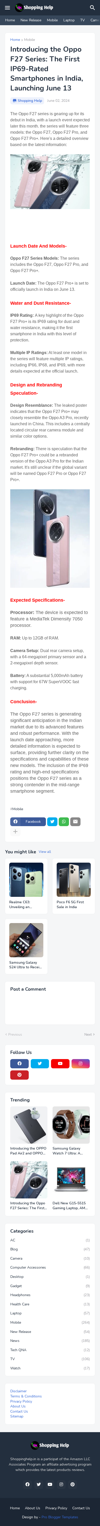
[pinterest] (19, 1075)
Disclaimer (18, 1391)
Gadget (50, 1286)
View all (45, 852)
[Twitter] (52, 821)
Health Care (50, 1304)
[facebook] (19, 1063)
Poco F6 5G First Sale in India (70, 904)
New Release (31, 20)
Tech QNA (50, 1350)
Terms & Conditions (26, 1396)
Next (88, 1034)
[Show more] (15, 831)
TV (82, 20)
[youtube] (60, 1063)
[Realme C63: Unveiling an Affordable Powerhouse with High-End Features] (26, 880)
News (50, 1340)
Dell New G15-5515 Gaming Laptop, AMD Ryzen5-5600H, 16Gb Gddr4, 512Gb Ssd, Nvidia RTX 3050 (70, 1206)
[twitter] (40, 1063)
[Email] (75, 821)
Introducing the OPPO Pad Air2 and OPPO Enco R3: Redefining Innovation (28, 1151)
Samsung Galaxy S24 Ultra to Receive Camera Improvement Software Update (26, 965)
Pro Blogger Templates (60, 1517)
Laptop (69, 20)
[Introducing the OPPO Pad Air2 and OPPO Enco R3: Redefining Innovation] (28, 1125)
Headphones (50, 1295)
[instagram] (81, 1063)
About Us (18, 1406)
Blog (50, 1249)
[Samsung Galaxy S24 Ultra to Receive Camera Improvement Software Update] (26, 940)
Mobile (52, 20)
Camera (50, 1258)
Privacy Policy (21, 1401)
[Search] (93, 7)
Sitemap (16, 1416)
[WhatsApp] (64, 821)
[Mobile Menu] (7, 7)
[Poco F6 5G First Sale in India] (74, 880)
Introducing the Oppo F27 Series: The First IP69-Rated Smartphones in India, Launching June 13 (28, 1206)
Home (10, 20)
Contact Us (19, 1411)
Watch (50, 1368)
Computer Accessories (50, 1267)
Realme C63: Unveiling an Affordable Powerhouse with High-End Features (24, 905)
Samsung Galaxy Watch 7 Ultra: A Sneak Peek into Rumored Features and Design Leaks (68, 1151)
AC (50, 1240)
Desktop (50, 1276)
